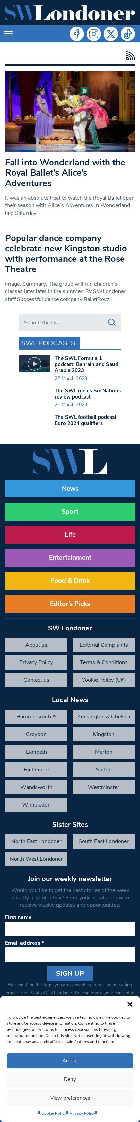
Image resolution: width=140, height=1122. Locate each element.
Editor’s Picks (70, 603)
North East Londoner (36, 841)
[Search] (112, 322)
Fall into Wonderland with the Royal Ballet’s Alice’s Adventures (65, 173)
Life (70, 534)
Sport (70, 511)
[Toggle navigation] (8, 33)
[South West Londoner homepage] (70, 12)
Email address (24, 943)
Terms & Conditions (104, 662)
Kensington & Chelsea (103, 716)
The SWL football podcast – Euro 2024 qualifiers (88, 420)
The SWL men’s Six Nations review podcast (88, 393)
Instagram (94, 34)
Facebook (77, 34)
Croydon (36, 734)
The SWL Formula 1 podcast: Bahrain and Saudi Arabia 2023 (87, 364)
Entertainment (70, 557)
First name (18, 917)
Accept (70, 1060)
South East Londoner (103, 841)
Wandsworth (36, 787)
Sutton (104, 769)
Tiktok (128, 34)
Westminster (103, 787)
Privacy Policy (82, 1113)
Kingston (104, 734)
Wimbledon (36, 805)
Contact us (36, 680)
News (70, 488)
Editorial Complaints (104, 645)
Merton (103, 752)
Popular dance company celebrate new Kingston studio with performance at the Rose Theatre (66, 253)
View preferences (70, 1098)
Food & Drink (70, 580)
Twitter (111, 34)
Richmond (36, 769)
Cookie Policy (53, 1113)
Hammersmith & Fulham (36, 718)
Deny (70, 1079)
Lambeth (36, 752)
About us (36, 645)
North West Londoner (36, 859)
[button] (129, 1004)
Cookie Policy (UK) (103, 680)
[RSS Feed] (128, 56)
